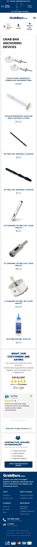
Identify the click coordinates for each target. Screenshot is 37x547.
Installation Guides (26, 498)
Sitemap (28, 533)
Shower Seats (7, 498)
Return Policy (24, 514)
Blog (4, 512)
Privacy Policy (10, 533)
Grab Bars (6, 495)
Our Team (6, 509)
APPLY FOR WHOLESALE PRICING (18, 464)
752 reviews (22, 384)
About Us (6, 507)
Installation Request (27, 511)
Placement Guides (26, 495)
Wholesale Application (24, 507)
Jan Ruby (14, 396)
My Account (18, 27)
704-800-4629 (9, 28)
